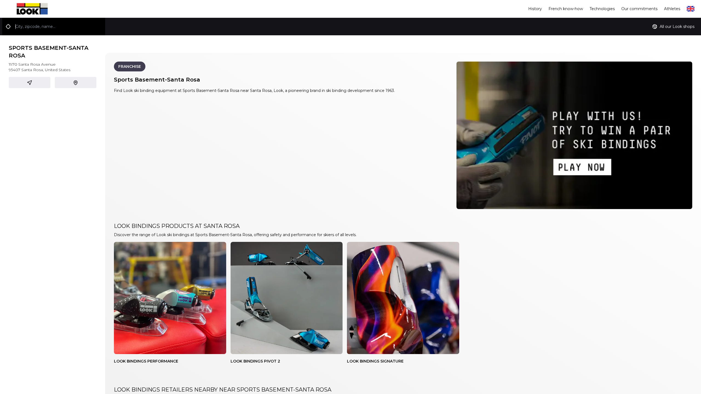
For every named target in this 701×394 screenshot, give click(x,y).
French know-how (565, 8)
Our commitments (639, 8)
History (535, 8)
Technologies (602, 8)
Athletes (672, 8)
